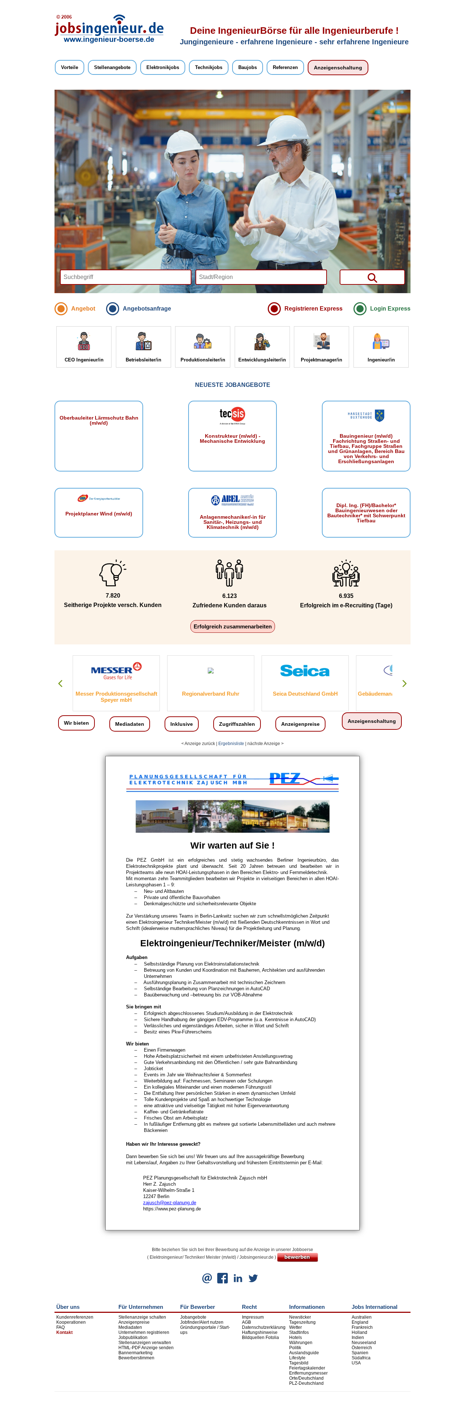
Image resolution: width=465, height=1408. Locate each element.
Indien (358, 1337)
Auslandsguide (304, 1352)
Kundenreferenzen (74, 1317)
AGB (246, 1322)
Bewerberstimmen (136, 1357)
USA (356, 1362)
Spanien (360, 1352)
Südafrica (361, 1357)
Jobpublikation (132, 1337)
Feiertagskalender (307, 1368)
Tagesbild (298, 1362)
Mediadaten (129, 724)
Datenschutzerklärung (264, 1327)
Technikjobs (208, 67)
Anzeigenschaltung (338, 67)
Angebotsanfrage (147, 309)
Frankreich (362, 1327)
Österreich (362, 1347)
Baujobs (247, 67)
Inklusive (181, 724)
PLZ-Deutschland (306, 1383)
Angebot (83, 309)
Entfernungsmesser (308, 1373)
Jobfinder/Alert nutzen (201, 1322)
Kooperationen (71, 1322)
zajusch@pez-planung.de (169, 1202)
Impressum (253, 1317)
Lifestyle (297, 1357)
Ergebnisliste (231, 743)
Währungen (300, 1342)
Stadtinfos (299, 1332)
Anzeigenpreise (300, 724)
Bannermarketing (135, 1352)
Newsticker (300, 1317)
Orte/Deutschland (306, 1378)
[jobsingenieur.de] (108, 42)
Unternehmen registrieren (143, 1332)
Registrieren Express (313, 309)
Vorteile (69, 67)
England (360, 1322)
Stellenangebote (112, 67)
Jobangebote (193, 1317)
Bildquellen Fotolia (260, 1337)
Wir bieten (76, 723)
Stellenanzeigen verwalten (144, 1342)
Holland (359, 1332)
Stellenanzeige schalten (142, 1317)
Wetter (295, 1327)
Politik (295, 1347)
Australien (362, 1317)
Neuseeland (364, 1342)
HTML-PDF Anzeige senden (146, 1347)
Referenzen (285, 67)
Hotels (295, 1337)
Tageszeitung (302, 1322)
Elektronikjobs (162, 67)
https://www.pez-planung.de (172, 1208)
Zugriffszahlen (237, 724)
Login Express (390, 309)
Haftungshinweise (260, 1332)
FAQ (60, 1327)
